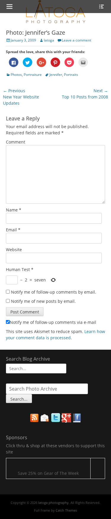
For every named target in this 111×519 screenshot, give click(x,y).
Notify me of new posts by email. (43, 301)
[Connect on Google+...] (66, 421)
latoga (49, 40)
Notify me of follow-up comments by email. (53, 292)
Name (13, 210)
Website (14, 249)
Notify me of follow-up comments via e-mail (53, 322)
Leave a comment (76, 40)
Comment (15, 142)
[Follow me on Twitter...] (55, 421)
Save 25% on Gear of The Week (48, 473)
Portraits (71, 74)
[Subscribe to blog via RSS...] (34, 421)
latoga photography (53, 502)
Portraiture (33, 74)
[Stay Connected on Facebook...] (77, 421)
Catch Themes (66, 510)
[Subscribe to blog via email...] (45, 421)
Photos (16, 74)
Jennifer (55, 74)
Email (13, 230)
